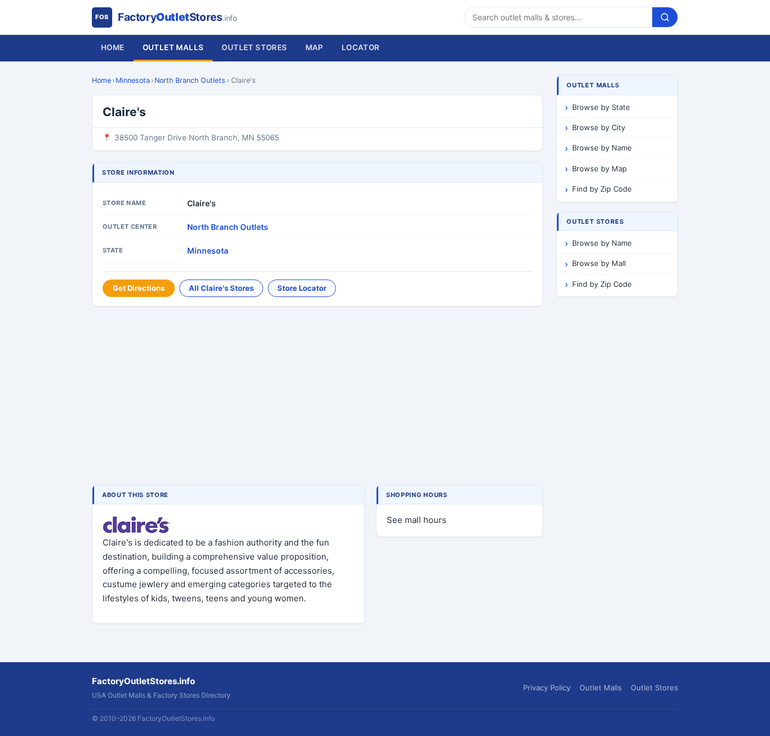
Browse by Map (599, 168)
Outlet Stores (254, 47)
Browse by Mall (599, 263)
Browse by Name (602, 147)
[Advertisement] (317, 397)
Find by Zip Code (602, 188)
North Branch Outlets (189, 80)
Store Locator (301, 287)
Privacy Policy (546, 687)
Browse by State (601, 107)
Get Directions (139, 287)
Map (315, 47)
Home (113, 47)
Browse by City (598, 127)
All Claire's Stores (221, 287)
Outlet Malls (173, 47)
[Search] (665, 17)
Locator (361, 47)
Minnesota (133, 80)
